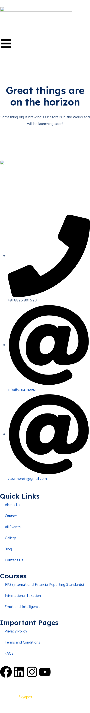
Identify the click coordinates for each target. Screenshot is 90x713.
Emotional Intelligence (23, 607)
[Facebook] (6, 672)
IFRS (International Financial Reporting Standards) (44, 585)
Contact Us (14, 560)
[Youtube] (45, 672)
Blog (8, 549)
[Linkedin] (19, 672)
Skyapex (25, 697)
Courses (11, 516)
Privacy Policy (16, 631)
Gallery (10, 538)
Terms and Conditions (22, 642)
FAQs (9, 653)
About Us (12, 505)
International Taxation (23, 596)
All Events (13, 527)
